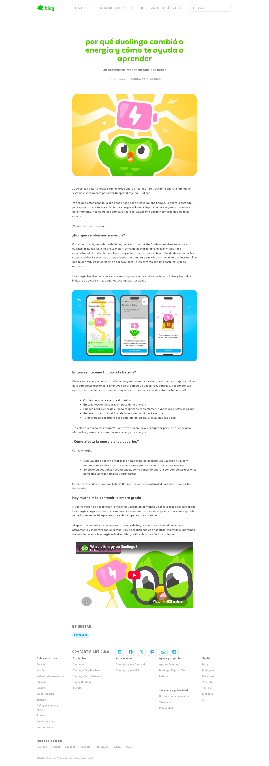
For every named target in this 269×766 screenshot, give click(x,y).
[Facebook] (130, 652)
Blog (205, 664)
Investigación (45, 693)
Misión (41, 670)
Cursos (41, 664)
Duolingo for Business (87, 676)
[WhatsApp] (163, 652)
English (56, 747)
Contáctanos (45, 727)
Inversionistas (46, 721)
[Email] (174, 652)
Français (84, 747)
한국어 (129, 747)
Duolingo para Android (130, 664)
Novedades (80, 635)
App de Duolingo (169, 664)
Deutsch (42, 747)
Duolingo (78, 664)
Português (101, 747)
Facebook (208, 676)
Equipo (41, 688)
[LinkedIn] (119, 652)
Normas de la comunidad (174, 696)
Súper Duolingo (82, 682)
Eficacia (41, 682)
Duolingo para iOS (127, 670)
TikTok (206, 688)
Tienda (77, 688)
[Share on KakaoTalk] (152, 652)
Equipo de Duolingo (146, 79)
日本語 (117, 746)
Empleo (41, 699)
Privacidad (166, 708)
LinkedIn (207, 693)
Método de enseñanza (50, 676)
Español (70, 747)
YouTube (207, 682)
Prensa (41, 715)
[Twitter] (141, 652)
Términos (165, 702)
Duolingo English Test (86, 670)
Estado (163, 676)
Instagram (208, 670)
